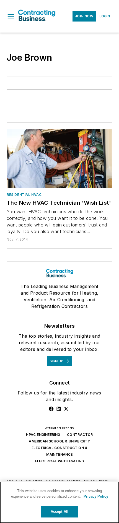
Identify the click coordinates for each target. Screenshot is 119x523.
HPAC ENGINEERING (43, 435)
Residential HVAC (24, 195)
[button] (11, 16)
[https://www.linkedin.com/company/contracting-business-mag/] (58, 409)
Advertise (34, 481)
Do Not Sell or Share (63, 481)
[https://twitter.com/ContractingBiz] (66, 409)
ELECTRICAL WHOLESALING (59, 461)
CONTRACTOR (80, 435)
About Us (14, 481)
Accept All (59, 511)
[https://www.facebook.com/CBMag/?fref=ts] (51, 409)
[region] (59, 502)
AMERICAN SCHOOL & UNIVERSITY (59, 441)
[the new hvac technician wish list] (59, 158)
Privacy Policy (96, 481)
